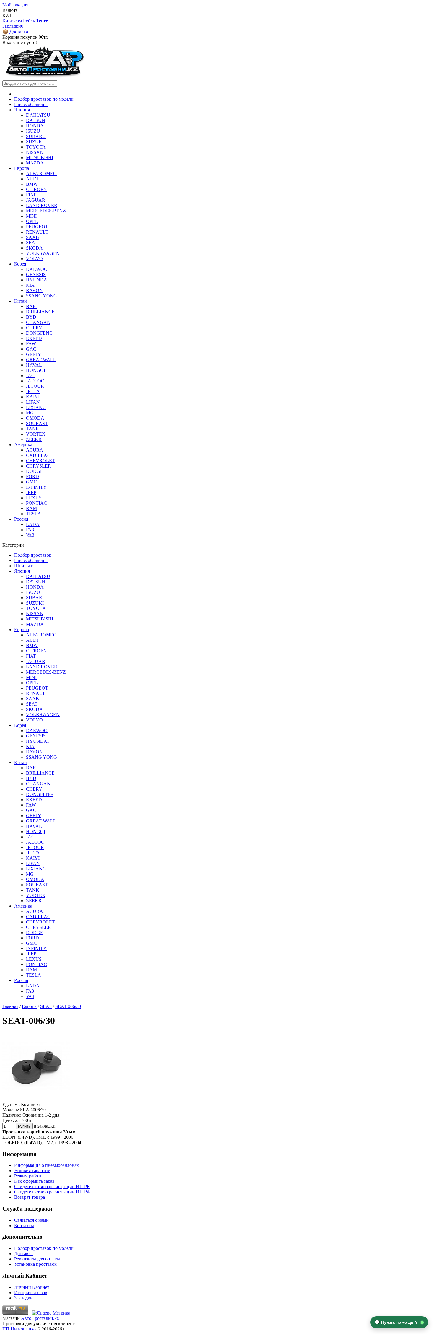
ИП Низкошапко (19, 1328)
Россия (21, 519)
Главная (10, 1006)
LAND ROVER (41, 205)
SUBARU (36, 136)
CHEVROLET (40, 460)
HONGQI (35, 370)
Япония (22, 109)
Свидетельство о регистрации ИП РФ (52, 1191)
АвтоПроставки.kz (40, 1318)
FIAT (31, 194)
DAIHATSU (38, 115)
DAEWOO (37, 269)
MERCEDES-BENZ (46, 210)
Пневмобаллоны (31, 104)
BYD (31, 317)
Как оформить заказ (34, 1181)
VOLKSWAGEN (43, 253)
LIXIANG (36, 407)
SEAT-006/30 (68, 1006)
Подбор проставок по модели (44, 99)
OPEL (32, 221)
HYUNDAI (37, 279)
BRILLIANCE (40, 311)
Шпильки (24, 565)
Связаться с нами (31, 1220)
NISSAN (34, 152)
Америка (23, 444)
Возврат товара (29, 1197)
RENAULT (37, 231)
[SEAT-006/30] (36, 1099)
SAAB (32, 237)
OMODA (35, 418)
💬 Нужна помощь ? (397, 1322)
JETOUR (35, 386)
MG (30, 412)
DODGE (34, 471)
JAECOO (35, 380)
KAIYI (33, 396)
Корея (20, 263)
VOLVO (34, 258)
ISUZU (33, 130)
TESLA (33, 513)
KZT (7, 15)
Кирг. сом (12, 20)
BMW (32, 184)
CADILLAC (38, 455)
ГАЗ (30, 529)
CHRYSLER (38, 465)
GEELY (33, 354)
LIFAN (33, 402)
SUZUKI (35, 141)
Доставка (23, 1253)
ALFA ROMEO (41, 173)
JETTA (33, 391)
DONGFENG (39, 332)
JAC (30, 375)
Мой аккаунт (15, 4)
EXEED (34, 338)
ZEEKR (34, 439)
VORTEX (35, 433)
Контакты (24, 1225)
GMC (31, 481)
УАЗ (30, 534)
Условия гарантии (32, 1170)
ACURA (34, 449)
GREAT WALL (41, 359)
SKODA (34, 247)
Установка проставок (35, 1264)
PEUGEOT (37, 226)
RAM (31, 508)
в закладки (45, 1125)
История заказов (30, 1292)
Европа (21, 168)
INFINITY (36, 487)
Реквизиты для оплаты (37, 1258)
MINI (31, 216)
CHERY (34, 327)
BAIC (31, 306)
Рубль (29, 20)
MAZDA (35, 162)
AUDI (32, 178)
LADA (33, 524)
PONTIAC (36, 503)
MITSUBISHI (39, 157)
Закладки (23, 1297)
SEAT (31, 242)
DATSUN (35, 120)
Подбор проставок (32, 555)
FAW (31, 343)
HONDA (35, 125)
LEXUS (34, 497)
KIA (30, 285)
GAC (31, 348)
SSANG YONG (41, 295)
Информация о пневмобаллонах (46, 1165)
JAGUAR (35, 200)
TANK (32, 428)
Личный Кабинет (31, 1287)
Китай (20, 301)
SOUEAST (37, 423)
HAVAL (34, 364)
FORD (32, 476)
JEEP (31, 492)
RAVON (34, 290)
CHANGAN (38, 322)
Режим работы (28, 1175)
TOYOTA (36, 146)
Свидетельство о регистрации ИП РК (52, 1186)
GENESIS (36, 274)
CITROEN (36, 189)
